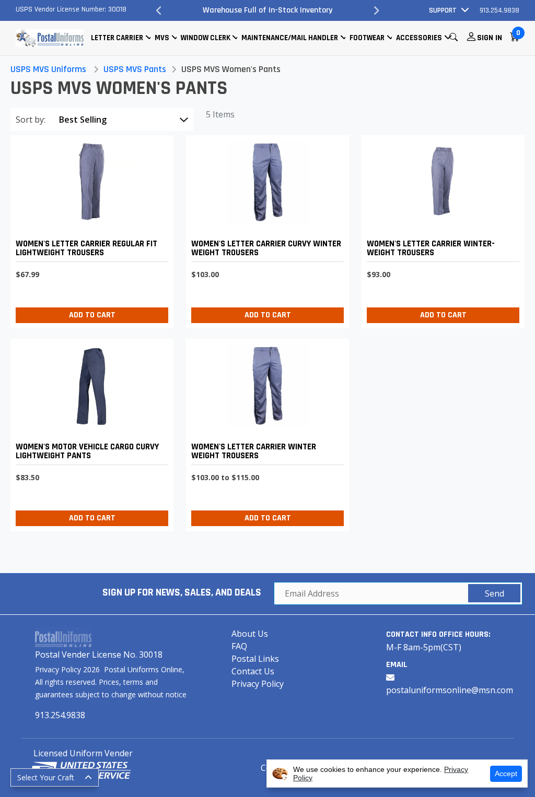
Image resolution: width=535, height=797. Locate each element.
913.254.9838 (499, 10)
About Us (249, 633)
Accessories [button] (419, 38)
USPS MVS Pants (134, 69)
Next (376, 10)
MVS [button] (162, 38)
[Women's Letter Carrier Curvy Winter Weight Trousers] (264, 229)
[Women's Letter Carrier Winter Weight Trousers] (264, 432)
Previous (159, 10)
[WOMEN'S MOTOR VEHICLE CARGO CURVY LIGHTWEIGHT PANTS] (89, 432)
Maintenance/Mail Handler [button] (289, 38)
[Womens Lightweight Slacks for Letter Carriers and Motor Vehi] (89, 229)
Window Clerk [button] (205, 38)
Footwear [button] (367, 38)
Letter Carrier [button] (117, 38)
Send (494, 593)
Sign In (489, 37)
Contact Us (252, 671)
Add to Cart (92, 315)
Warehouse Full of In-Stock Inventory (267, 10)
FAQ (239, 646)
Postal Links (255, 658)
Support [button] (443, 10)
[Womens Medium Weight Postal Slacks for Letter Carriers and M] (440, 229)
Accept (506, 773)
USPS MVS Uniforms (48, 69)
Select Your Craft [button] (45, 777)
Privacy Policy (257, 683)
